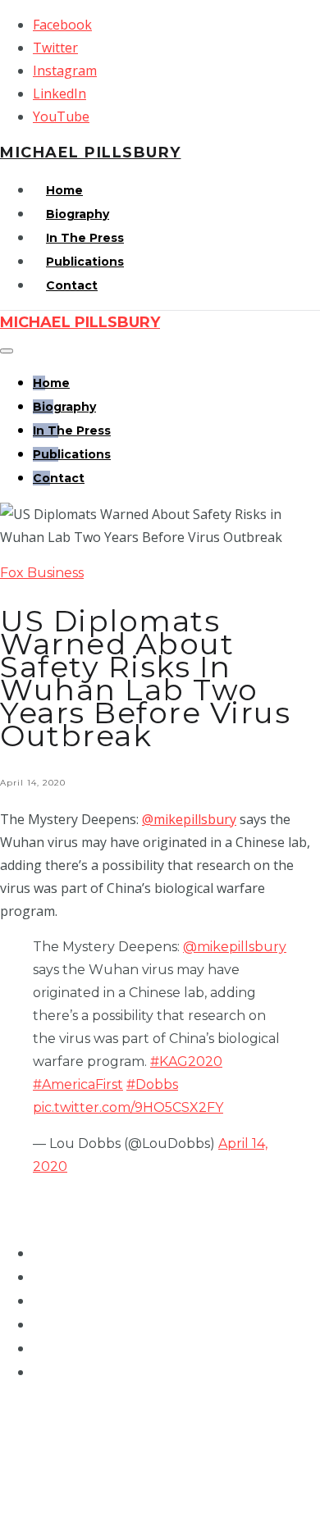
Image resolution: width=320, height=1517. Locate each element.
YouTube (61, 116)
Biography (77, 214)
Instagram (65, 70)
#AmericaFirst (78, 1084)
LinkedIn (59, 93)
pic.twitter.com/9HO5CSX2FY (128, 1107)
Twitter (55, 48)
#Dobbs (152, 1084)
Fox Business (42, 573)
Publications (85, 261)
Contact (72, 285)
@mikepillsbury (189, 819)
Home (64, 190)
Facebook (62, 25)
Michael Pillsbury (90, 153)
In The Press (85, 237)
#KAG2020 (186, 1061)
